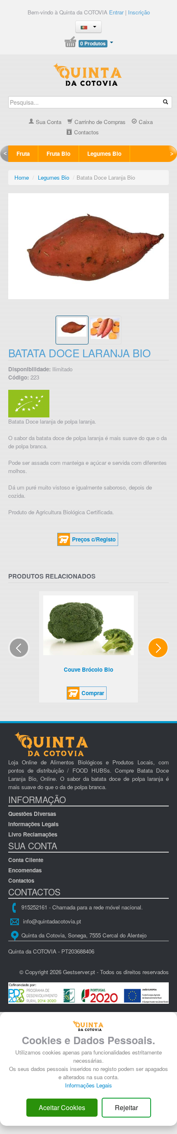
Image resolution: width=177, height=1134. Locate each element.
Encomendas (25, 870)
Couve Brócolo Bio (88, 669)
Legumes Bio (104, 153)
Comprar (93, 693)
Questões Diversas (32, 814)
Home (21, 177)
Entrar (116, 12)
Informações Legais (33, 824)
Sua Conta (47, 122)
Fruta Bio (58, 153)
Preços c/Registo (94, 539)
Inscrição (139, 12)
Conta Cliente (25, 860)
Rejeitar (126, 1107)
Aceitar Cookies (62, 1107)
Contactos (85, 132)
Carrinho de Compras (99, 122)
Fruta (23, 153)
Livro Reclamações (32, 834)
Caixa (145, 122)
